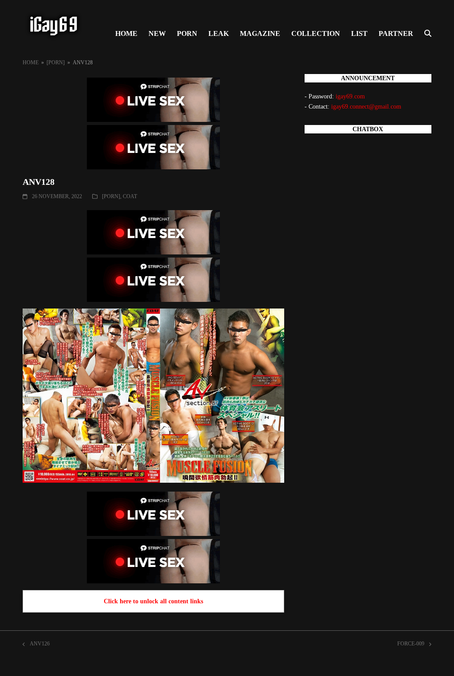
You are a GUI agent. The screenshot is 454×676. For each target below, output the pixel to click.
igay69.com (350, 96)
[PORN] (111, 196)
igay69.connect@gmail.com (366, 106)
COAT (130, 196)
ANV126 (36, 645)
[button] (427, 33)
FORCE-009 (410, 645)
